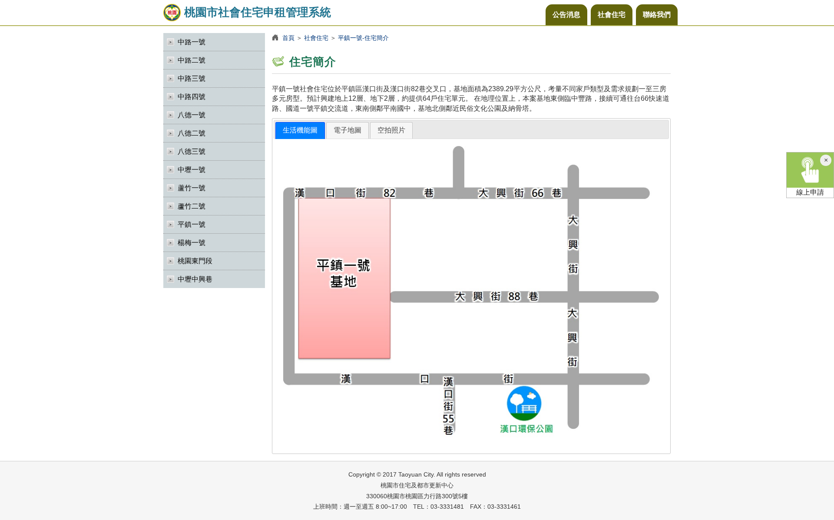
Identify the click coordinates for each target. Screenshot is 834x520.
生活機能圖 (300, 130)
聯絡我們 (657, 14)
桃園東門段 (195, 261)
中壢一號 (191, 169)
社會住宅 (612, 14)
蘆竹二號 (191, 206)
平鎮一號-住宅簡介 (363, 37)
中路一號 (191, 42)
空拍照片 (391, 130)
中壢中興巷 (195, 279)
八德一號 (191, 115)
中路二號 (191, 60)
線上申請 (810, 192)
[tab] (300, 130)
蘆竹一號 (191, 188)
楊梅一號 (191, 242)
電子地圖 (347, 130)
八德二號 (191, 133)
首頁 (288, 37)
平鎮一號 (191, 224)
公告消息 (566, 14)
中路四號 (191, 96)
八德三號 (191, 151)
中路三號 (191, 78)
